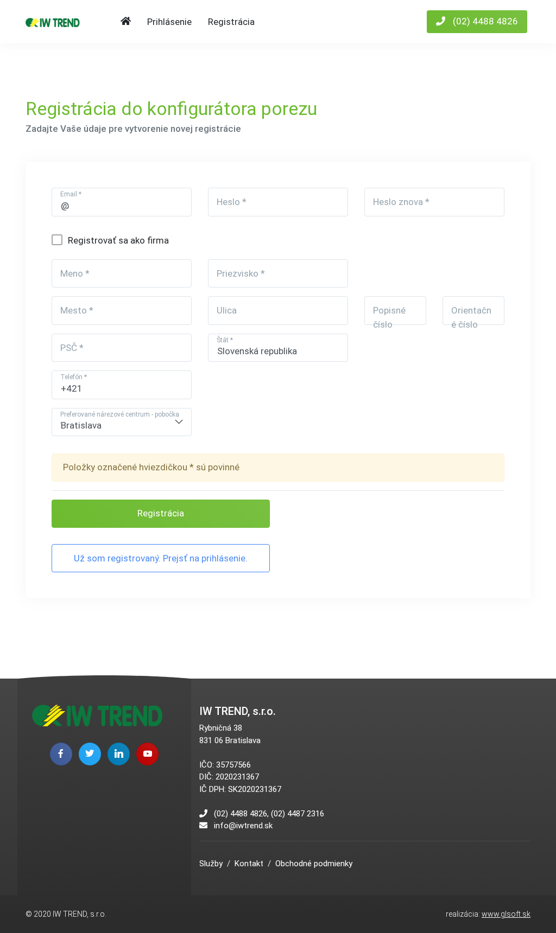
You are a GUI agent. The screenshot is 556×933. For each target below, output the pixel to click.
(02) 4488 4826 (484, 21)
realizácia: (488, 914)
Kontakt (249, 863)
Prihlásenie (169, 21)
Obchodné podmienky (313, 863)
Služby (211, 863)
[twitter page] (90, 754)
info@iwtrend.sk (243, 825)
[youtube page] (147, 754)
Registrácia (231, 21)
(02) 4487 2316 (297, 814)
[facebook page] (61, 754)
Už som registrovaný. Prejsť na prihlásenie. (161, 558)
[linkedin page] (119, 754)
